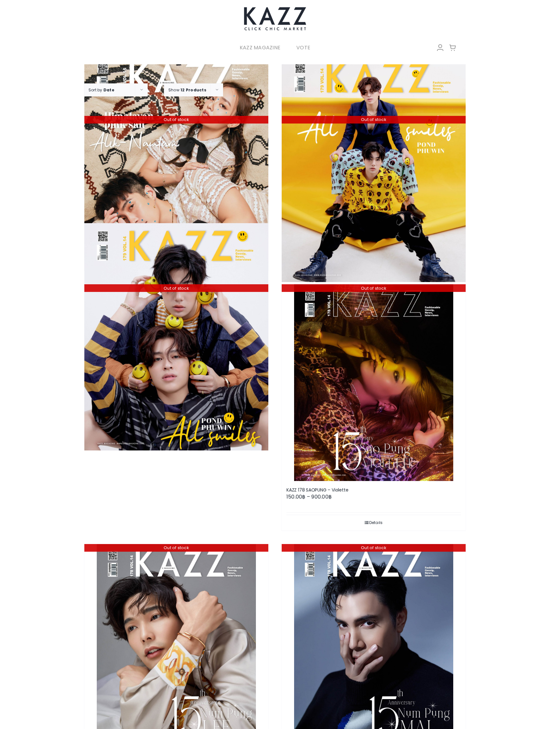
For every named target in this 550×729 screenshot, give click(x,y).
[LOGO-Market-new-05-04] (275, 8)
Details (376, 522)
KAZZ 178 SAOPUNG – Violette (317, 490)
